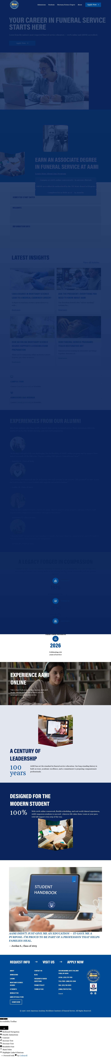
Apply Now (75, 961)
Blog (36, 975)
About (12, 971)
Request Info (20, 961)
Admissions (14, 975)
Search (60, 993)
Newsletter (14, 993)
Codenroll (23, 1055)
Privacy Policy (39, 985)
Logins (12, 978)
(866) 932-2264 (71, 981)
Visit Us (48, 961)
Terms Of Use (39, 989)
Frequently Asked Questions (40, 979)
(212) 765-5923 (66, 985)
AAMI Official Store (17, 997)
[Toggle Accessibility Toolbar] (4, 1019)
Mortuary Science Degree (16, 983)
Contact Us (38, 971)
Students (13, 989)
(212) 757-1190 (67, 977)
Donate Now (16, 1002)
